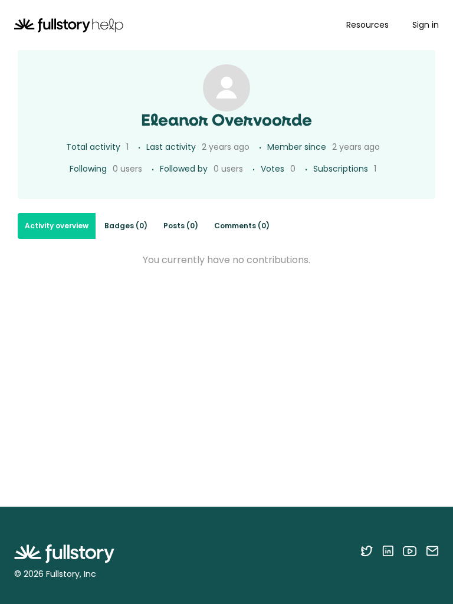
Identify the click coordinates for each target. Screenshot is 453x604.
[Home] (68, 25)
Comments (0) (242, 226)
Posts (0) (180, 226)
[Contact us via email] (432, 550)
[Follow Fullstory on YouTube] (409, 550)
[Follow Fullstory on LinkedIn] (387, 550)
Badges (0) (125, 226)
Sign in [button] (425, 25)
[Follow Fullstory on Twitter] (366, 550)
